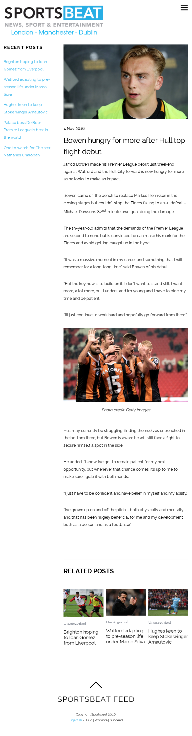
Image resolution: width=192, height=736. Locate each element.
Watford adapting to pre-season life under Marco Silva (125, 636)
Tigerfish (75, 720)
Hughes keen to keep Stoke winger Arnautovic (168, 636)
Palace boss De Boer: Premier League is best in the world (26, 130)
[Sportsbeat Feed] (54, 36)
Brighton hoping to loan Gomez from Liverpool (81, 637)
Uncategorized (75, 623)
